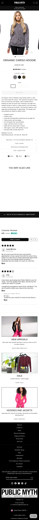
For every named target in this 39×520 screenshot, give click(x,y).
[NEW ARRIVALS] (19, 326)
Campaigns (19, 466)
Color (19, 73)
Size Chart (19, 143)
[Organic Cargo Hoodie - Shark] (6, 200)
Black (19, 77)
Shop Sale (19, 382)
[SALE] (19, 363)
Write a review (15, 239)
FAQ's (19, 430)
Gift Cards (19, 447)
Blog (19, 452)
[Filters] (31, 239)
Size (19, 82)
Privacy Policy (19, 438)
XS (13, 86)
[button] (17, 69)
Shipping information (19, 147)
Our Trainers (19, 463)
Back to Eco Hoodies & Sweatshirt (20, 214)
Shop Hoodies (19, 419)
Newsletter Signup (19, 450)
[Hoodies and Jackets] (19, 397)
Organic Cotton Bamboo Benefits (19, 140)
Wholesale (19, 458)
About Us (19, 425)
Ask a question (19, 150)
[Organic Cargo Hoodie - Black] (8, 200)
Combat (24, 77)
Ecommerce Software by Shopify (19, 518)
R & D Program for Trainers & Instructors (19, 461)
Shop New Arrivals (19, 348)
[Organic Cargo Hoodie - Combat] (10, 200)
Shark (15, 77)
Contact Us (19, 427)
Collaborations (19, 455)
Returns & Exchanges (19, 433)
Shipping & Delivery (19, 436)
